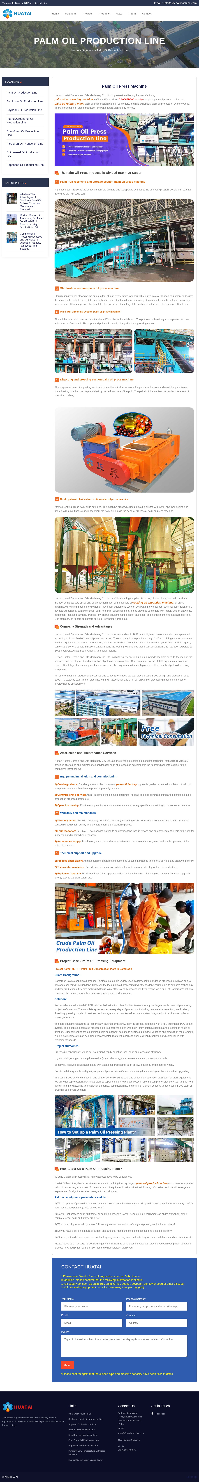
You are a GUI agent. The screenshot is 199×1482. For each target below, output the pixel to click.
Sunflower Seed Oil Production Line (85, 1419)
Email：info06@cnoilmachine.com (175, 3)
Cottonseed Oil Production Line (23, 154)
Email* (65, 1315)
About (132, 13)
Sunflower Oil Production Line (25, 101)
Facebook (160, 1413)
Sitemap (191, 1476)
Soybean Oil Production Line (24, 110)
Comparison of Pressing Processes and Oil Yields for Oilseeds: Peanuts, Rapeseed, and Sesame (31, 241)
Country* (131, 1315)
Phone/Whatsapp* (136, 1299)
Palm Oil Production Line (112, 50)
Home (55, 13)
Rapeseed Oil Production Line (25, 164)
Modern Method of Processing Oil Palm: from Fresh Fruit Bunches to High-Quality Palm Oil (31, 221)
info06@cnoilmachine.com (131, 1433)
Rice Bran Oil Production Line (25, 143)
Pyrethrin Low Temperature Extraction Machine (87, 1453)
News (119, 13)
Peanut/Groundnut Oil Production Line (20, 120)
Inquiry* (65, 1332)
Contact (146, 13)
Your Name (67, 1299)
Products (104, 13)
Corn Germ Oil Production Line (23, 133)
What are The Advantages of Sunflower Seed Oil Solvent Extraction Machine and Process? (30, 202)
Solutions (70, 13)
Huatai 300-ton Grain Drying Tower (85, 1460)
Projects (88, 13)
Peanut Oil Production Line (81, 1429)
